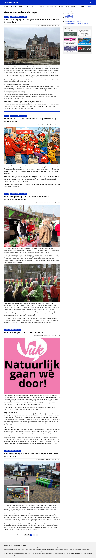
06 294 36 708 (69, 18)
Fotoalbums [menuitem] (51, 6)
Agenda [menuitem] (41, 6)
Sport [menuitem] (21, 6)
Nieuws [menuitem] (13, 6)
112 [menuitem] (27, 6)
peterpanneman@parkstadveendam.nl (76, 23)
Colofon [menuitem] (81, 6)
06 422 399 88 (69, 16)
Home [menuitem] (6, 6)
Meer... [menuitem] (90, 6)
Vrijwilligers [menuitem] (70, 6)
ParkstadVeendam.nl (11, 2)
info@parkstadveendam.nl (73, 21)
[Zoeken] (91, 2)
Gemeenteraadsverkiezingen (18, 16)
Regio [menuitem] (34, 6)
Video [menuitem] (61, 6)
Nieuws (7, 16)
